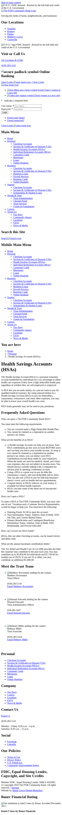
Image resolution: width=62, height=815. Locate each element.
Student (10, 184)
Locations (18, 220)
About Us (12, 212)
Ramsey (11, 31)
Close (7, 125)
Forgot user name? (16, 117)
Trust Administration (23, 198)
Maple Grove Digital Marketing (27, 790)
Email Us (5, 716)
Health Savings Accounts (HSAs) (29, 149)
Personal (11, 141)
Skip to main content (11, 2)
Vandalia (11, 28)
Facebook (12, 741)
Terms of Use (13, 757)
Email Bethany (17, 639)
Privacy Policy (14, 760)
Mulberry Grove (15, 37)
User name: (7, 106)
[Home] (18, 10)
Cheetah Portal (20, 201)
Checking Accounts (22, 144)
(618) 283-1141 (8, 65)
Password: (7, 109)
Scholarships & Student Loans (27, 193)
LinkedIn (11, 744)
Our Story (18, 214)
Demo (47, 95)
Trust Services (20, 203)
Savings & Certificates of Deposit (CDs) (32, 146)
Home (10, 138)
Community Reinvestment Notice (23, 765)
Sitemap (15, 787)
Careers (10, 209)
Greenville (12, 39)
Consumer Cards (21, 154)
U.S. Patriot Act (14, 762)
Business (11, 165)
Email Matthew (20, 586)
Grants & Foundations (23, 206)
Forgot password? (15, 120)
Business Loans (20, 173)
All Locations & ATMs (12, 60)
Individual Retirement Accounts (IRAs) (32, 152)
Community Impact (22, 217)
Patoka (10, 34)
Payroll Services (21, 176)
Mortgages (18, 157)
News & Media (20, 225)
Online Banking (20, 163)
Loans (16, 160)
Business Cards (20, 179)
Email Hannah (18, 613)
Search (4, 238)
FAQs (16, 222)
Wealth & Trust (14, 195)
